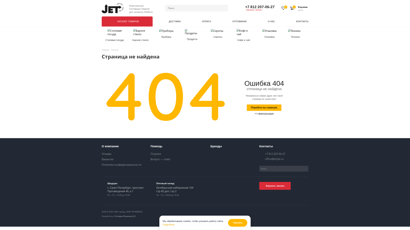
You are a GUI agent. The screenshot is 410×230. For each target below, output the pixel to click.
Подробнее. (169, 224)
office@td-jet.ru (274, 159)
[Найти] (224, 8)
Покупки (156, 153)
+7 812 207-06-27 (260, 6)
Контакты (266, 146)
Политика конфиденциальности (121, 164)
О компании (110, 146)
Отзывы (106, 153)
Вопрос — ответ (160, 159)
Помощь (156, 146)
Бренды (216, 146)
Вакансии (108, 159)
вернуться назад (266, 113)
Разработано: (118, 216)
